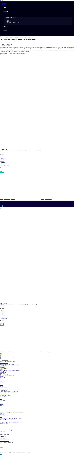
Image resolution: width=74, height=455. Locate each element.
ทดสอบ (1, 354)
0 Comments (8, 45)
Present (1, 406)
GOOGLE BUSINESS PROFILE (4, 363)
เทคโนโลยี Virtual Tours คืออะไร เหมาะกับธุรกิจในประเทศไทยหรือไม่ (18, 39)
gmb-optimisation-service (3, 365)
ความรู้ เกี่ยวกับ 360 (9, 44)
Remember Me (3, 431)
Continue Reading (13, 53)
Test (0, 410)
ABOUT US (1, 356)
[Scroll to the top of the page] (2, 206)
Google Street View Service (3, 371)
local (0, 355)
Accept (1, 454)
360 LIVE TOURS (2, 373)
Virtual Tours (1, 353)
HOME (1, 363)
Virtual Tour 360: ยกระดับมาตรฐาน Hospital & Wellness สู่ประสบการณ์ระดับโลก (10, 370)
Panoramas (1, 369)
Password (11, 430)
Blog (0, 358)
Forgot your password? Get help (4, 434)
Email (1, 171)
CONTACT (1, 357)
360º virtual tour (2, 366)
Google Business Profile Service (4, 368)
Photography (2, 404)
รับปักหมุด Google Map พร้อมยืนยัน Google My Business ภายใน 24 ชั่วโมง (11, 422)
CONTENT (1, 386)
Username (11, 429)
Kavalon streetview (2, 367)
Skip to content (2, 0)
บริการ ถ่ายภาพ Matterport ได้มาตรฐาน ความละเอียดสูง (7, 374)
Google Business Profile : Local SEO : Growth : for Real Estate (7, 361)
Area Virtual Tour (2, 362)
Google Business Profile (5, 360)
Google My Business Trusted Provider (5, 395)
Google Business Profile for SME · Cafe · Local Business (7, 364)
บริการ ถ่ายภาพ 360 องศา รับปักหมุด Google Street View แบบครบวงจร (9, 357)
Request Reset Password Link (4, 441)
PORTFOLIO (2, 405)
